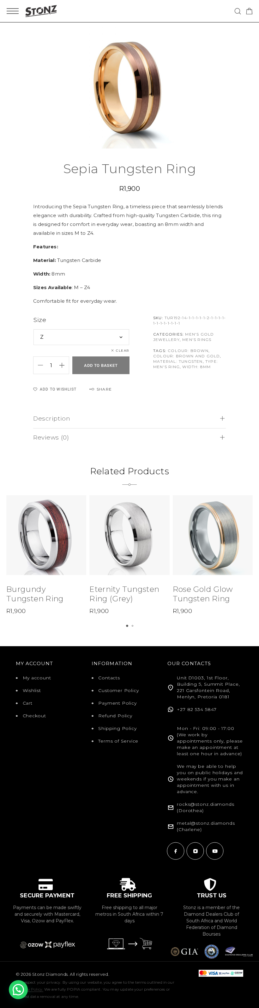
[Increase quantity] (64, 365)
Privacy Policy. (29, 989)
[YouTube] (215, 851)
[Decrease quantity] (38, 365)
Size (39, 320)
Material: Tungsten (178, 361)
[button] (127, 626)
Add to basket (100, 365)
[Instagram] (195, 851)
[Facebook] (175, 851)
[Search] (237, 11)
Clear (123, 351)
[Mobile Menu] (12, 11)
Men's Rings (196, 339)
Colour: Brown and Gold (186, 356)
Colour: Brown (188, 350)
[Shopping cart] (249, 12)
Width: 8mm (196, 366)
